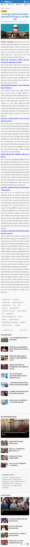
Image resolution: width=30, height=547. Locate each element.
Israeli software (7, 325)
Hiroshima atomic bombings (10, 322)
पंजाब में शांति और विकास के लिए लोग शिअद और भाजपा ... (18, 520)
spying (20, 317)
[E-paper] (25, 2)
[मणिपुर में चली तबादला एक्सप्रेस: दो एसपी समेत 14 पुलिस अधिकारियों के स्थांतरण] (4, 357)
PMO (14, 305)
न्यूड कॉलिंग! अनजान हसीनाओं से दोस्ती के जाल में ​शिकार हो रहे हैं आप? (19, 393)
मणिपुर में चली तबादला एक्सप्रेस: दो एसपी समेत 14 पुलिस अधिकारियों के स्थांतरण (18, 358)
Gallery (12, 5)
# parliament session (14, 478)
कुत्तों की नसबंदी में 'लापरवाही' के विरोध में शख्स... (16, 443)
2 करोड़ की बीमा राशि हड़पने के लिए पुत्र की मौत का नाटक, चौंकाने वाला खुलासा (19, 384)
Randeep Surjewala (17, 302)
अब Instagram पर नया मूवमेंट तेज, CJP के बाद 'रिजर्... (17, 465)
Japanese (22, 322)
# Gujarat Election (17, 480)
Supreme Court (6, 300)
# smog (12, 482)
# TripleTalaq (17, 484)
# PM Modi (22, 482)
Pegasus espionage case (9, 317)
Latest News (5, 495)
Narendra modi (14, 308)
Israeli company (22, 311)
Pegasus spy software (8, 311)
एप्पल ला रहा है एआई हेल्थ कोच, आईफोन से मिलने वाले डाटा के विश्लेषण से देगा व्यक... (18, 376)
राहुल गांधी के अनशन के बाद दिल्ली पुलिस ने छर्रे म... (14, 511)
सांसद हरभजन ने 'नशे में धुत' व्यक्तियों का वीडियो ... (15, 457)
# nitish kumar (6, 486)
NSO (3, 314)
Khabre (7, 8)
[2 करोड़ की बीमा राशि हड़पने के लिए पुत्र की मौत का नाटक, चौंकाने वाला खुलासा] (4, 384)
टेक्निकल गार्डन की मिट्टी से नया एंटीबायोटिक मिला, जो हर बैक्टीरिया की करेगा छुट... (19, 367)
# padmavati (5, 482)
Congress (16, 300)
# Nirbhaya (5, 488)
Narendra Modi (6, 305)
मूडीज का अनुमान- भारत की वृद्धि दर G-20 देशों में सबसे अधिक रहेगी (19, 401)
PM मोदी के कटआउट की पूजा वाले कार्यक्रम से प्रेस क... (14, 434)
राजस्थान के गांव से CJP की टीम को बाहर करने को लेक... (17, 535)
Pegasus (4, 319)
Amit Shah (4, 308)
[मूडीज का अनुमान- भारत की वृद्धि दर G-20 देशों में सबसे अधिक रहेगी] (4, 402)
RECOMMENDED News (9, 417)
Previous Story (8, 330)
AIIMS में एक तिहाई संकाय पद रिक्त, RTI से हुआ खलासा (19, 339)
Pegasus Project (14, 319)
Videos (20, 5)
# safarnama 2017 (7, 480)
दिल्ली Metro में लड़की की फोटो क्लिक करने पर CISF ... (17, 450)
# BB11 (16, 482)
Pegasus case (5, 302)
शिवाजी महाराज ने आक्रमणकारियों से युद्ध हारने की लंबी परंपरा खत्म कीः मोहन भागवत (19, 349)
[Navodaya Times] (8, 1)
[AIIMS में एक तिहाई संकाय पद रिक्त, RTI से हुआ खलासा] (4, 339)
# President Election (16, 486)
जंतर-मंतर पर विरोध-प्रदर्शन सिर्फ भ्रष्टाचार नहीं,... (15, 527)
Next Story (23, 330)
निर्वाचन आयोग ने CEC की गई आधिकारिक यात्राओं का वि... (16, 542)
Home (4, 5)
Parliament (10, 314)
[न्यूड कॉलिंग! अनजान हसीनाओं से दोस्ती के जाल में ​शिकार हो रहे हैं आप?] (4, 393)
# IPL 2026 (5, 478)
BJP (19, 305)
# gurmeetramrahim (7, 484)
